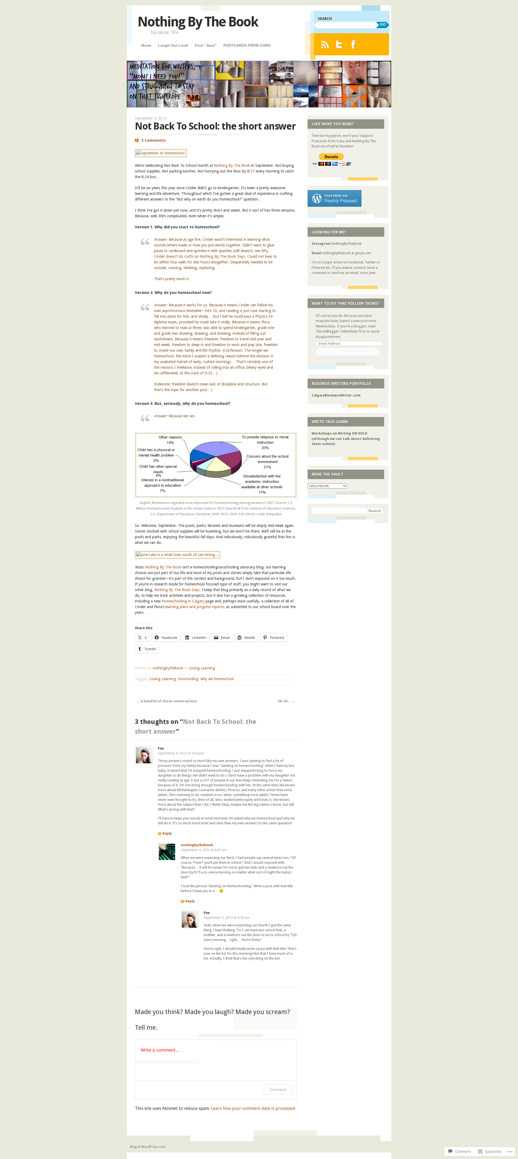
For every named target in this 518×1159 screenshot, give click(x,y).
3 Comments (153, 140)
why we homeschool (217, 679)
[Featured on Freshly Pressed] (335, 206)
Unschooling (188, 679)
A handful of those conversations (167, 701)
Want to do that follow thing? (345, 303)
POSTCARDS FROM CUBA (246, 45)
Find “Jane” (205, 45)
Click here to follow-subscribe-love (348, 353)
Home (146, 45)
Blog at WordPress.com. (148, 1147)
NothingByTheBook (346, 244)
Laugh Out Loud (173, 45)
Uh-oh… (286, 701)
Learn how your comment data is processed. (253, 1108)
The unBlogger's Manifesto (337, 331)
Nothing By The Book (198, 22)
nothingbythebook (168, 668)
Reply (167, 833)
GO (383, 24)
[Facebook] (353, 44)
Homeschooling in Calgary (183, 601)
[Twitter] (339, 44)
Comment (278, 1089)
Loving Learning (202, 668)
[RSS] (325, 44)
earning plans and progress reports (195, 607)
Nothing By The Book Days (222, 256)
